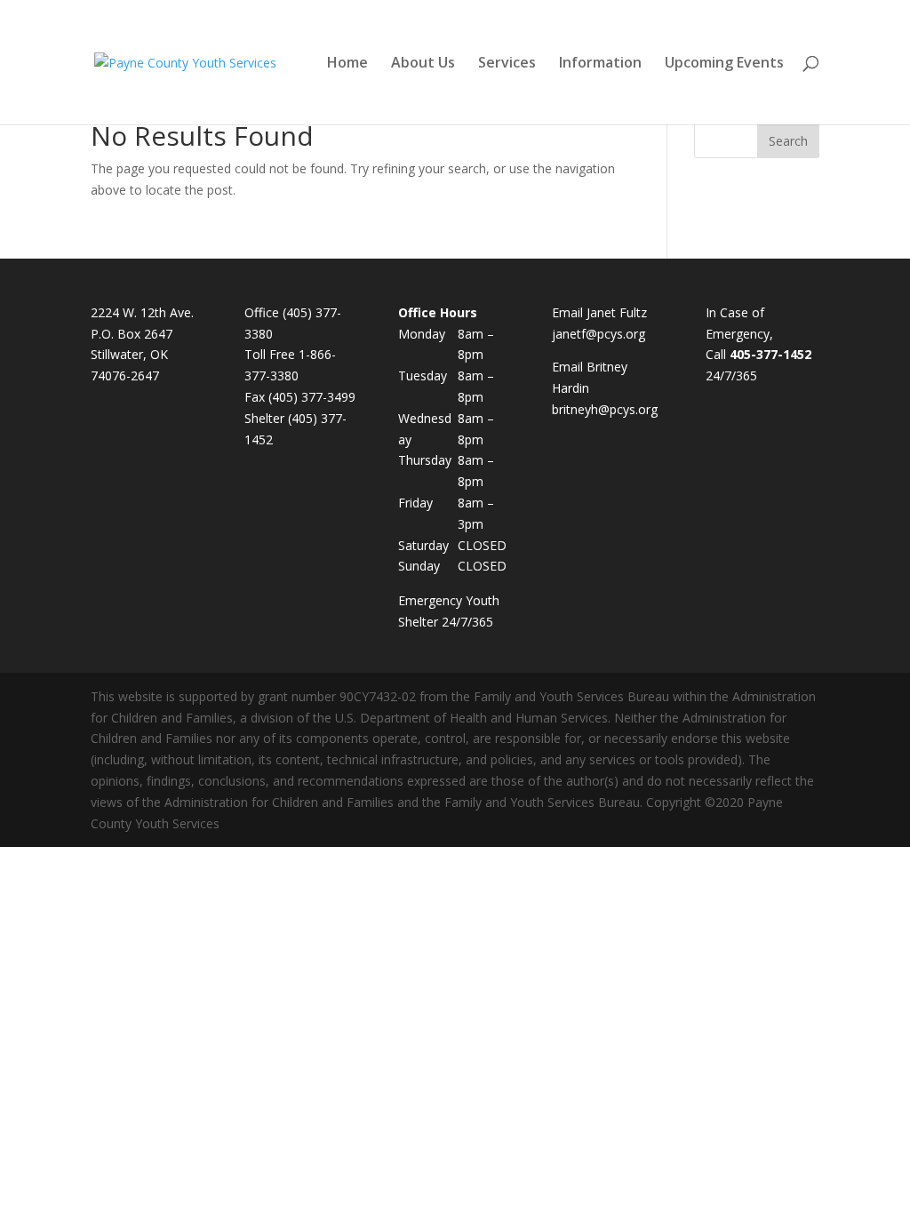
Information (600, 64)
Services (507, 64)
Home (347, 64)
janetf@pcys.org (598, 333)
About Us (423, 64)
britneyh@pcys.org (605, 409)
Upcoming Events (724, 64)
